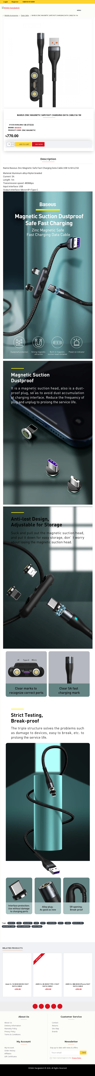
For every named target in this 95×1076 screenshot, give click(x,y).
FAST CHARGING (24, 926)
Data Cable (25, 15)
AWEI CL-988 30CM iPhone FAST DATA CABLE (78, 985)
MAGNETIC (28, 923)
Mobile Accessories (11, 15)
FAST (43, 923)
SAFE (36, 923)
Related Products (12, 948)
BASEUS (11, 923)
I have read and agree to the (66, 1058)
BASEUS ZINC (78, 923)
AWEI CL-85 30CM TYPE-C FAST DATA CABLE (47, 985)
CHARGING (52, 923)
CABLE (68, 923)
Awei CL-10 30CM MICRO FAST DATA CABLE (17, 985)
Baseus (18, 127)
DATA (61, 923)
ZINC (19, 923)
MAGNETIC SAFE (9, 926)
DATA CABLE (37, 926)
